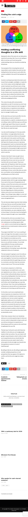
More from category (7, 406)
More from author (16, 404)
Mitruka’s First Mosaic (8, 455)
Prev (3, 485)
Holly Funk (3, 17)
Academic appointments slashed (5, 378)
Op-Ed (2, 10)
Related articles (6, 404)
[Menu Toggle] (2, 5)
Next (7, 485)
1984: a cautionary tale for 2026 (11, 431)
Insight (3, 224)
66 (9, 363)
